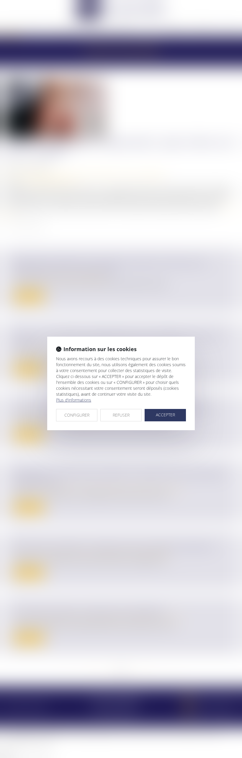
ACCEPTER (165, 415)
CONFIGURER (76, 415)
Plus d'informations (73, 400)
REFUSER (121, 415)
